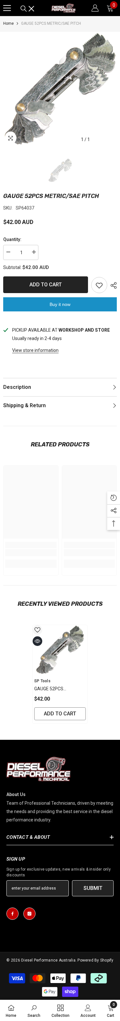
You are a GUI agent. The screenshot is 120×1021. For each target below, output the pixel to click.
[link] (31, 552)
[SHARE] (112, 285)
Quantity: (12, 239)
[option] (60, 89)
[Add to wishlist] (99, 285)
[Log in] (95, 8)
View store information (35, 350)
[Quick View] (37, 641)
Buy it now (60, 304)
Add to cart (45, 285)
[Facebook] (12, 914)
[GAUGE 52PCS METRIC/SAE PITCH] (60, 650)
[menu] (7, 8)
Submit (93, 888)
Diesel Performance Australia (48, 960)
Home (8, 23)
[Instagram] (29, 914)
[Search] (27, 9)
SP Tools (42, 681)
